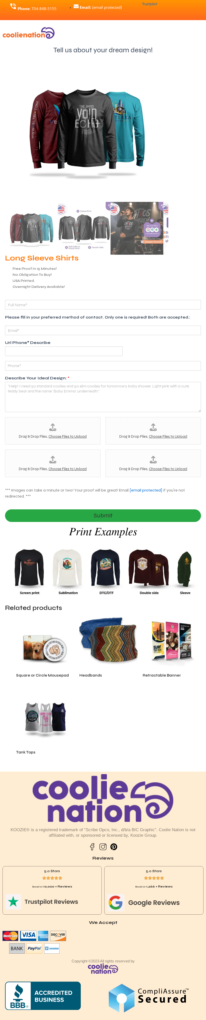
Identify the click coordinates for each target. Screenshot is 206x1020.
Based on (52, 886)
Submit (103, 515)
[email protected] (146, 490)
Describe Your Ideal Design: (37, 378)
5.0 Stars (52, 871)
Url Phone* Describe (27, 342)
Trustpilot (149, 4)
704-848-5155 (37, 8)
